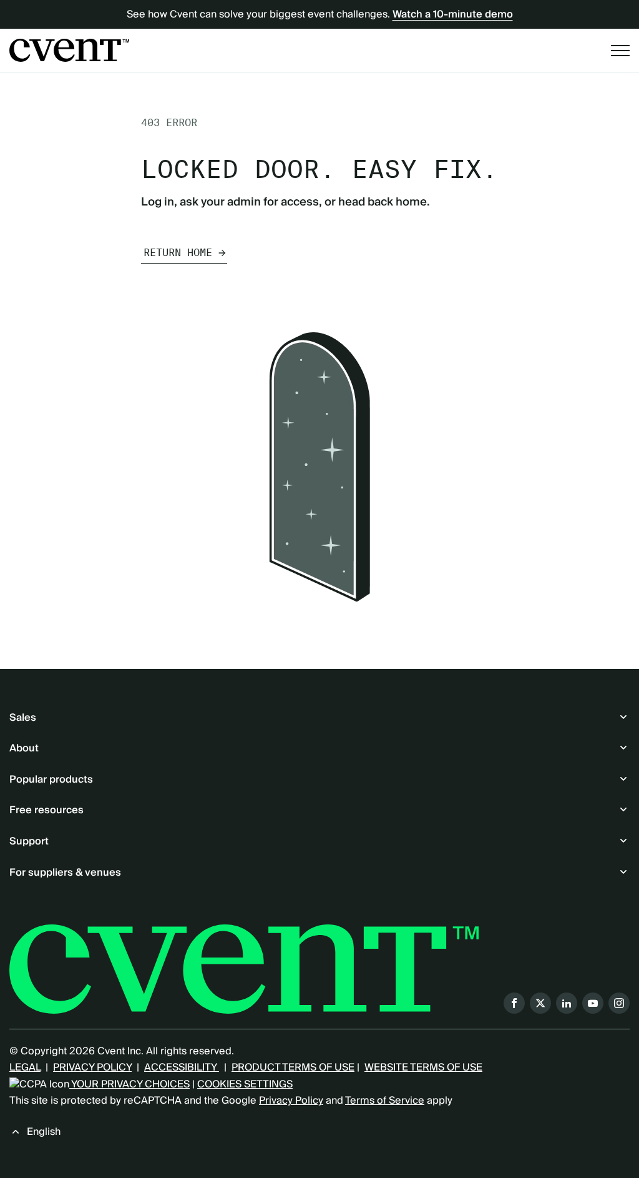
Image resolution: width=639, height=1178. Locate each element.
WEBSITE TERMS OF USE (423, 1067)
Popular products (51, 779)
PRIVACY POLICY (92, 1067)
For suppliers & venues (65, 872)
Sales (22, 718)
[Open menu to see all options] (620, 50)
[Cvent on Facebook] (514, 1003)
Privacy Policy (291, 1100)
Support (29, 841)
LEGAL (25, 1067)
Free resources (46, 810)
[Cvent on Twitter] (540, 1003)
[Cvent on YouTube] (592, 1003)
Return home (178, 253)
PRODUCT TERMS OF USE (293, 1067)
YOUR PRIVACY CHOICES (129, 1084)
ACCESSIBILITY (181, 1067)
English (44, 1132)
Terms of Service (384, 1100)
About (24, 748)
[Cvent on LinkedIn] (566, 1003)
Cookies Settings (245, 1084)
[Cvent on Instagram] (619, 1003)
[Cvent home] (69, 50)
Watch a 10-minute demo (453, 14)
